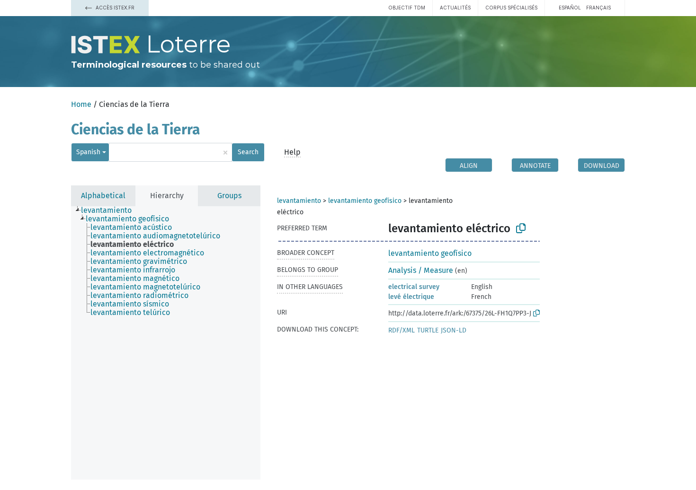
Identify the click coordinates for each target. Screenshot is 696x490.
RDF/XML (401, 330)
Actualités (455, 7)
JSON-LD (453, 330)
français (598, 7)
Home (81, 104)
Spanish (88, 152)
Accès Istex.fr (114, 7)
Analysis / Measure (420, 270)
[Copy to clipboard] (521, 228)
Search (248, 152)
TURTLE (427, 330)
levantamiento (299, 201)
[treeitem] (110, 210)
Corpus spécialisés (511, 7)
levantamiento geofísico (365, 201)
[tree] (165, 343)
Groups (229, 195)
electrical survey (413, 287)
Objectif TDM (406, 7)
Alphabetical (103, 195)
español (570, 7)
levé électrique (411, 297)
